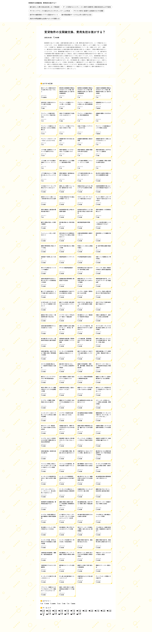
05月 (49, 611)
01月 (61, 611)
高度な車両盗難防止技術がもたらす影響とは (45, 18)
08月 (91, 611)
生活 (59, 603)
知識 (64, 603)
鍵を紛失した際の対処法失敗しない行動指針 (45, 7)
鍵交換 (73, 603)
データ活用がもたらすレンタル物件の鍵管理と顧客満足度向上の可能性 (87, 7)
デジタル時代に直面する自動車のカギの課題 (88, 11)
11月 (73, 611)
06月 (43, 611)
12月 (67, 611)
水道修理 (53, 603)
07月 (97, 611)
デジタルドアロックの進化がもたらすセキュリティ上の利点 (50, 11)
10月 (79, 611)
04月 (43, 614)
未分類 (57, 37)
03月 (49, 614)
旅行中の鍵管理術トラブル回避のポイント (44, 15)
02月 (55, 611)
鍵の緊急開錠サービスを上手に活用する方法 (76, 15)
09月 (85, 611)
